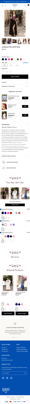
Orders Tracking (20, 347)
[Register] (24, 373)
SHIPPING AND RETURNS (9, 156)
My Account (5, 351)
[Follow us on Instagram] (7, 378)
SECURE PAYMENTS (11, 168)
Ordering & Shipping (21, 349)
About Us (4, 347)
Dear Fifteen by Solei (7, 360)
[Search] (5, 5)
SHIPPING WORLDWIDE (12, 162)
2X (17, 65)
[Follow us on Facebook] (3, 378)
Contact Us (5, 349)
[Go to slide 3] (15, 337)
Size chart (25, 62)
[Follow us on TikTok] (11, 378)
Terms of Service (10, 397)
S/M (5, 65)
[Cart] (27, 5)
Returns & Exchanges (22, 351)
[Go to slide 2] (14, 337)
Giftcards (4, 358)
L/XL (11, 65)
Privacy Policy (20, 397)
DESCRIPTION (5, 124)
